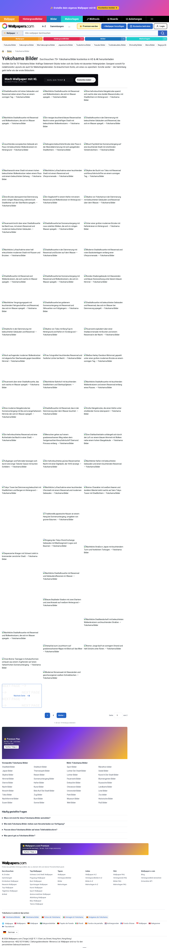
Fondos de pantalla (95, 923)
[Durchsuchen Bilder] (123, 39)
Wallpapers (21, 923)
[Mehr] (152, 19)
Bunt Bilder (38, 799)
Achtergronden (113, 923)
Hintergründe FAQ (120, 878)
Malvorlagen (72, 19)
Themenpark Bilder (42, 771)
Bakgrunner (155, 923)
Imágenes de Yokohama (98, 917)
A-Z (44, 26)
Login (162, 26)
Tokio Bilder (7, 795)
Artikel (4, 894)
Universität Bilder (74, 791)
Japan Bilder (7, 771)
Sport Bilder (72, 767)
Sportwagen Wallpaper (39, 884)
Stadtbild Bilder (8, 767)
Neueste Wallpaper (9, 884)
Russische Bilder (105, 783)
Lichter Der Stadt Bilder (76, 771)
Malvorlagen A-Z (91, 884)
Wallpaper (9, 19)
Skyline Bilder (7, 775)
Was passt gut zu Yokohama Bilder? (19, 836)
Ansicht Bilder (8, 791)
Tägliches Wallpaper (10, 891)
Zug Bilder (38, 795)
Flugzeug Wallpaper (37, 878)
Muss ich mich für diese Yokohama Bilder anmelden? (27, 818)
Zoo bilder (102, 795)
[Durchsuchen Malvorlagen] (165, 39)
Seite (111, 715)
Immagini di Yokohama (74, 917)
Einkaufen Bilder (74, 783)
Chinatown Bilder (74, 787)
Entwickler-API (146, 881)
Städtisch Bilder (40, 767)
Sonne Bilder (39, 803)
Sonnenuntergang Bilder (44, 779)
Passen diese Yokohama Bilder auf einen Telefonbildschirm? (30, 830)
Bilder (53, 19)
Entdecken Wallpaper (10, 881)
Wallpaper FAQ (119, 875)
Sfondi (80, 923)
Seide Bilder (103, 771)
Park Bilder (71, 795)
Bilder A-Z (89, 881)
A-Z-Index (6, 875)
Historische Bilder (105, 799)
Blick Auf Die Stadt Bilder (44, 791)
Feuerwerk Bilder (74, 779)
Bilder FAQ (117, 881)
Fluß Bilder (102, 803)
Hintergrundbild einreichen (151, 878)
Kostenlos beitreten (141, 26)
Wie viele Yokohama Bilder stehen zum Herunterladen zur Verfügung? (34, 824)
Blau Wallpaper (35, 901)
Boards (114, 19)
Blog (143, 875)
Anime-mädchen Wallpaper (40, 894)
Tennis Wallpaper (36, 904)
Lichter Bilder (72, 775)
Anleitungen (135, 19)
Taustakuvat (9, 927)
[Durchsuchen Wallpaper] (40, 39)
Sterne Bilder (7, 783)
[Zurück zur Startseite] (18, 26)
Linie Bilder (102, 791)
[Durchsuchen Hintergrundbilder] (82, 39)
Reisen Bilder (39, 775)
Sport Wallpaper (36, 891)
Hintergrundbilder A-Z (93, 878)
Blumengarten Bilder (107, 779)
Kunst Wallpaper (36, 888)
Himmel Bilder (8, 779)
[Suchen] (162, 33)
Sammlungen (57, 26)
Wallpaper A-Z (91, 875)
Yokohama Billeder (13, 917)
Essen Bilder (7, 803)
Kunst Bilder (39, 787)
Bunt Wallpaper (36, 881)
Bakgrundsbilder (49, 923)
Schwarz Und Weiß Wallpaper (41, 875)
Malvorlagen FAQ (119, 884)
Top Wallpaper (7, 888)
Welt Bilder (71, 803)
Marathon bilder (105, 767)
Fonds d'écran (128, 923)
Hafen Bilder (39, 783)
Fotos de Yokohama (52, 917)
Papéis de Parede (67, 923)
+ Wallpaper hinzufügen (114, 26)
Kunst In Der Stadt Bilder (108, 775)
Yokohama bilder (32, 917)
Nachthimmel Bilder (10, 799)
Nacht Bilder (7, 787)
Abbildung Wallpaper (38, 897)
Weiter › (61, 715)
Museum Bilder (73, 799)
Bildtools (94, 19)
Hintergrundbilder (33, 19)
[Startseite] (3, 51)
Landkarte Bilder (105, 787)
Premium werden (90, 26)
